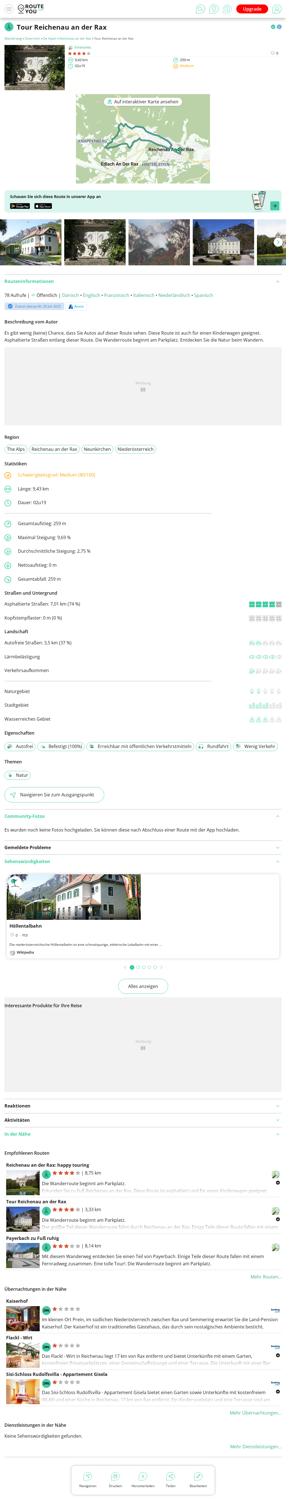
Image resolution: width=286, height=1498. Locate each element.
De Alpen (49, 38)
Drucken (115, 1485)
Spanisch (203, 295)
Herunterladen (143, 1485)
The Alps (16, 449)
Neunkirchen (97, 449)
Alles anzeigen (143, 986)
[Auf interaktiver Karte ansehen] (143, 180)
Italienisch (143, 295)
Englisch (91, 295)
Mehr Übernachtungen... (256, 1413)
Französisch (116, 295)
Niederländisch (174, 295)
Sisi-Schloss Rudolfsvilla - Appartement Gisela (57, 1374)
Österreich (32, 38)
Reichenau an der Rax (75, 38)
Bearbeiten (198, 1485)
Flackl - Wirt (19, 1338)
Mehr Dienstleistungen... (256, 1447)
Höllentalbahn (25, 926)
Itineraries (82, 47)
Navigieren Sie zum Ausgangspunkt (57, 795)
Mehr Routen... (266, 1277)
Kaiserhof (17, 1301)
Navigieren (87, 1485)
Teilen (170, 1485)
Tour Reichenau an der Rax (36, 1202)
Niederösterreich (136, 449)
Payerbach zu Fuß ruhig (32, 1238)
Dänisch (70, 295)
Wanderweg (13, 38)
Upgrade (252, 9)
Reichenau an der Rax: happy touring (47, 1165)
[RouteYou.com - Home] (31, 8)
